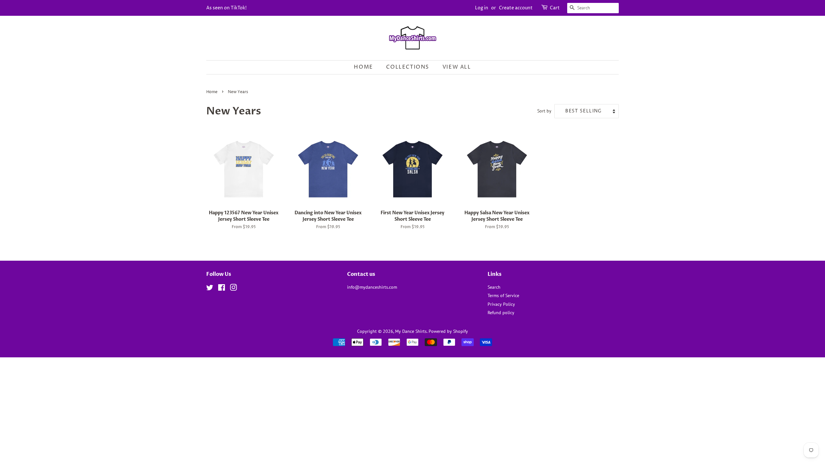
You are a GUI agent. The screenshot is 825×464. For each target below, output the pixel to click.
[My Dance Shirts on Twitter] (209, 289)
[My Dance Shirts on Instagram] (233, 289)
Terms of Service (503, 295)
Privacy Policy (501, 304)
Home (363, 67)
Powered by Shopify (448, 331)
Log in (481, 8)
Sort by (544, 111)
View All (456, 67)
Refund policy (501, 312)
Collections (407, 67)
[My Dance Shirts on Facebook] (221, 289)
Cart (555, 8)
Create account (516, 8)
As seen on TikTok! (226, 8)
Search (494, 287)
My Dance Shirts (411, 331)
